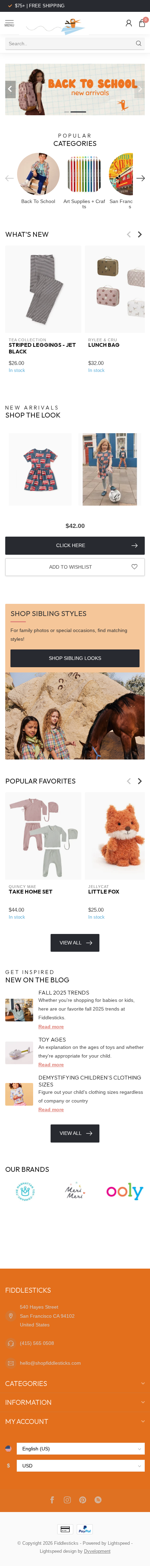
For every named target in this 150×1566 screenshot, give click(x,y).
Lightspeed (119, 1543)
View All (71, 942)
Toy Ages (52, 1039)
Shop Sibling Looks (75, 658)
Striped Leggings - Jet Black (42, 348)
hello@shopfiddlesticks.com (50, 1363)
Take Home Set (31, 892)
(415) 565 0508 (37, 1343)
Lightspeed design (58, 1551)
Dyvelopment (97, 1551)
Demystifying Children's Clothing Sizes (89, 1081)
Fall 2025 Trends (63, 992)
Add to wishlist (70, 567)
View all (71, 1133)
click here (70, 545)
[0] (142, 23)
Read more (51, 1026)
